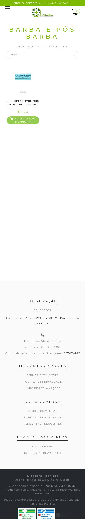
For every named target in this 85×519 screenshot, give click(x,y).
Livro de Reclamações (42, 388)
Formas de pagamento (42, 417)
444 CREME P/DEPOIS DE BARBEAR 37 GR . (23, 102)
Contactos (42, 310)
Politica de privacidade (42, 381)
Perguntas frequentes (42, 423)
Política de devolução (42, 453)
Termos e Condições (43, 375)
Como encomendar (43, 411)
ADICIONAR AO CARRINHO (24, 120)
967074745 (72, 353)
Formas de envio (42, 446)
